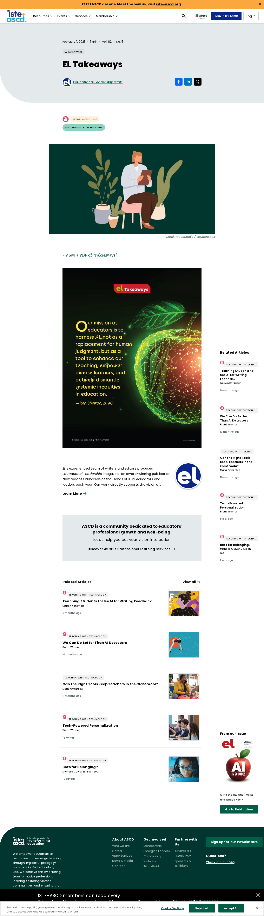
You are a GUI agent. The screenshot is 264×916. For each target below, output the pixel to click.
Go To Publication (239, 809)
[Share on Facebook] (179, 82)
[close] (260, 4)
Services (81, 16)
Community (152, 856)
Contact (118, 866)
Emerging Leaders (157, 851)
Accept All (231, 908)
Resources (41, 16)
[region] (132, 908)
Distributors (183, 856)
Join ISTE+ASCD (226, 16)
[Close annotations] (258, 895)
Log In (250, 16)
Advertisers (183, 851)
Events (62, 16)
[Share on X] (198, 82)
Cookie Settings (172, 908)
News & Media (122, 861)
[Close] (257, 907)
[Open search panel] (183, 16)
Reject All (202, 908)
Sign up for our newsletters (234, 841)
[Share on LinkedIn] (188, 82)
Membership (105, 16)
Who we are (121, 846)
